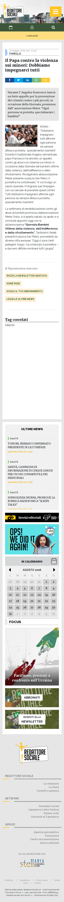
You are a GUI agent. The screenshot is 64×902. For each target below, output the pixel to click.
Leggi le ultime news (20, 299)
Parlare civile (51, 813)
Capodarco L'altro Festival (43, 809)
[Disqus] (32, 374)
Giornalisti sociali (49, 806)
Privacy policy (42, 880)
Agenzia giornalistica (46, 832)
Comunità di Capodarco (45, 816)
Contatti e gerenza (48, 790)
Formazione (52, 835)
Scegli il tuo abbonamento (25, 291)
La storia (54, 787)
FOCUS (15, 622)
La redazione (51, 783)
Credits (38, 883)
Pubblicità (8, 880)
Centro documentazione (44, 839)
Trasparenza (24, 880)
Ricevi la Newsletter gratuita (27, 275)
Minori (9, 325)
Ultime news (32, 429)
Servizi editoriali (49, 842)
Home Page (13, 283)
